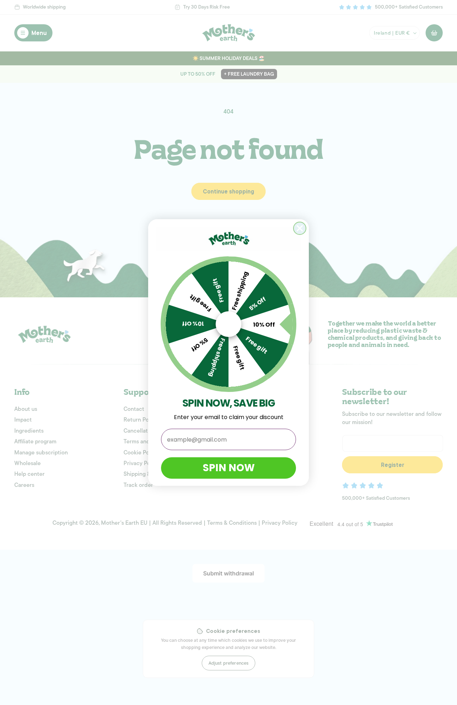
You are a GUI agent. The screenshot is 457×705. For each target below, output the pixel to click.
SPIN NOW (229, 468)
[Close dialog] (299, 228)
